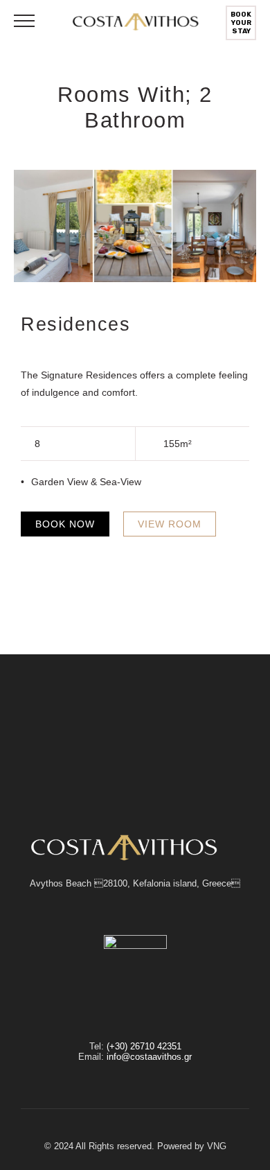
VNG (216, 1146)
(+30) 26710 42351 (144, 1046)
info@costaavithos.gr (149, 1056)
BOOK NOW (65, 524)
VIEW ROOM (169, 524)
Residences (75, 324)
